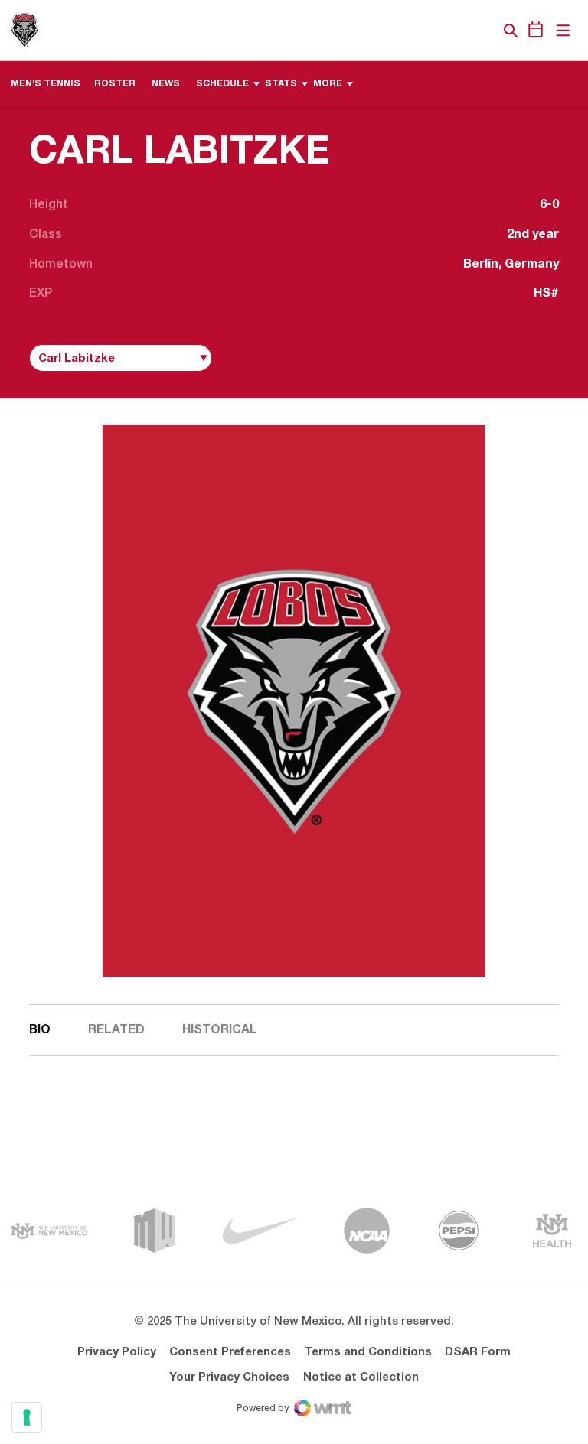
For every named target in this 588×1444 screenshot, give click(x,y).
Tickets (458, 30)
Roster (115, 84)
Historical (219, 1030)
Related (116, 1030)
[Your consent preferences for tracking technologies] (26, 1417)
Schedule (222, 84)
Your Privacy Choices (229, 1377)
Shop (484, 30)
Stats (281, 84)
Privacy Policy (116, 1352)
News (166, 84)
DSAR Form (478, 1352)
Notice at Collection (361, 1377)
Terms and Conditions (368, 1352)
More (327, 84)
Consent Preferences (230, 1352)
